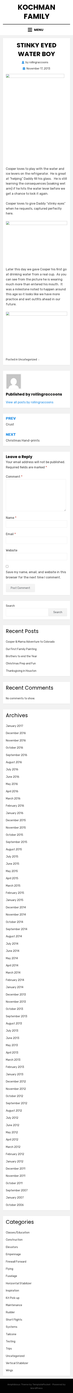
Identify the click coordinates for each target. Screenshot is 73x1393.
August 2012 (14, 1110)
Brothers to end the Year (21, 656)
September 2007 (17, 1190)
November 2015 (16, 827)
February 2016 (15, 805)
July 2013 (12, 1030)
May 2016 (12, 784)
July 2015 (12, 856)
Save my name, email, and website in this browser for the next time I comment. (36, 574)
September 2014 (16, 929)
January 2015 (14, 900)
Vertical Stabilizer (17, 1363)
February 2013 (15, 1067)
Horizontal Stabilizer (19, 1283)
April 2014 (12, 965)
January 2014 (14, 987)
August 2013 (14, 1023)
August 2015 (14, 849)
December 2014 (16, 907)
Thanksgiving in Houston (21, 671)
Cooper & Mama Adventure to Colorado (30, 641)
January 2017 (14, 726)
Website (11, 550)
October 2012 (14, 1096)
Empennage (13, 1254)
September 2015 (16, 842)
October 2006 (15, 1205)
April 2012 (12, 1139)
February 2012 (15, 1154)
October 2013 (14, 1009)
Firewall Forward (16, 1261)
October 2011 (14, 1183)
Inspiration (12, 1290)
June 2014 (12, 951)
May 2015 (12, 871)
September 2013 (16, 1016)
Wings (9, 1370)
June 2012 (12, 1125)
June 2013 (12, 1038)
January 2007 (15, 1197)
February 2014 (15, 980)
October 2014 (14, 922)
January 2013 (14, 1074)
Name (11, 518)
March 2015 (13, 885)
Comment (14, 476)
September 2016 (16, 755)
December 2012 (16, 1081)
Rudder (10, 1312)
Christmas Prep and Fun (21, 663)
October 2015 (14, 835)
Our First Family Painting (21, 649)
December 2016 (16, 733)
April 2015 (12, 878)
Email (11, 534)
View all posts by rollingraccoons (29, 402)
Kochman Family (36, 11)
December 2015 (16, 820)
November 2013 (16, 1001)
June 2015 (12, 863)
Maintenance (14, 1305)
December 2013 (16, 994)
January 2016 (14, 813)
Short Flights (14, 1319)
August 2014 (14, 936)
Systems (11, 1327)
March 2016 (13, 798)
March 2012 (13, 1147)
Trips (9, 1348)
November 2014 (16, 914)
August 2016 (14, 762)
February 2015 (15, 893)
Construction (14, 1239)
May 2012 (12, 1132)
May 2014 (12, 958)
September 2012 (16, 1103)
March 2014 (13, 972)
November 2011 (15, 1176)
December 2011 (15, 1168)
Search (10, 606)
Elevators (12, 1247)
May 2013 (12, 1045)
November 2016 (16, 740)
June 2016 (12, 777)
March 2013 (13, 1059)
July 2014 (12, 943)
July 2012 (12, 1118)
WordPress (36, 1388)
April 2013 (12, 1052)
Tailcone (11, 1334)
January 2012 (14, 1161)
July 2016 (12, 769)
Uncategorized (15, 1356)
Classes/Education (18, 1232)
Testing (10, 1341)
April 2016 (12, 791)
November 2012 (16, 1089)
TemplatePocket (41, 1384)
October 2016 (14, 747)
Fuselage (11, 1276)
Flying (9, 1269)
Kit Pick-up (12, 1298)
